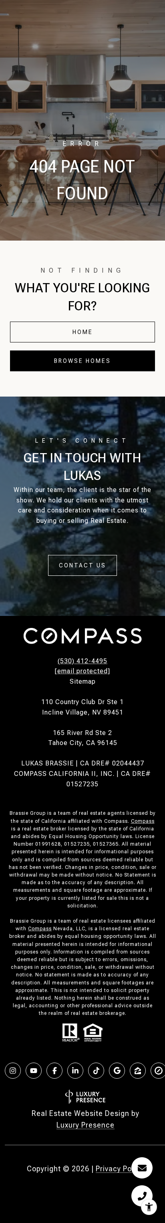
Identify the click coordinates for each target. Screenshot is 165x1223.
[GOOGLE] (117, 1071)
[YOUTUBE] (34, 1071)
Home (82, 332)
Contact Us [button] (82, 565)
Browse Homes (82, 361)
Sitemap (83, 681)
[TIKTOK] (96, 1071)
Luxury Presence (85, 1125)
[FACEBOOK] (54, 1071)
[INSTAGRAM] (13, 1071)
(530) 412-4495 (82, 661)
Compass (143, 821)
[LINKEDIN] (75, 1071)
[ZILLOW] (138, 1071)
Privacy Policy (120, 1168)
